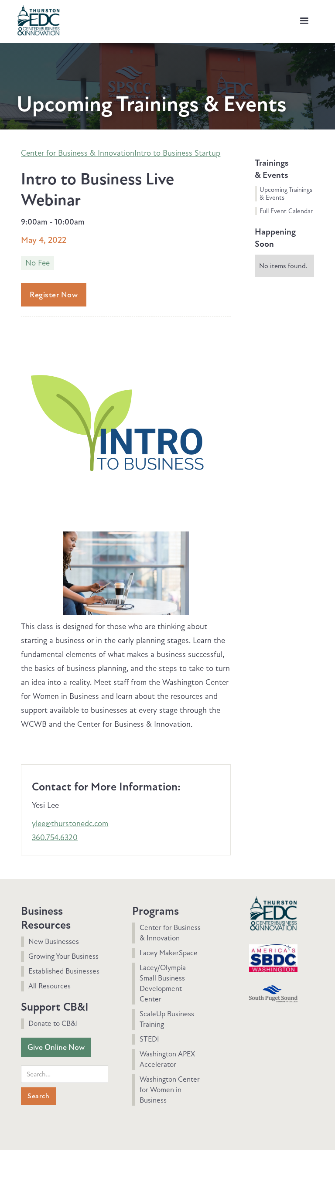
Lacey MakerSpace (169, 952)
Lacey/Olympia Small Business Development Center (163, 983)
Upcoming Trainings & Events (286, 193)
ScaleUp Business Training (167, 1019)
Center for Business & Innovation (77, 153)
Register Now (54, 295)
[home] (38, 19)
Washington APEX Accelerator (167, 1059)
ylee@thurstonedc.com (70, 823)
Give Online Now (56, 1047)
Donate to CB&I (53, 1023)
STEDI (149, 1039)
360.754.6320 (55, 837)
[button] (304, 21)
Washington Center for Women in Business (170, 1090)
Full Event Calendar (286, 211)
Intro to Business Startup (177, 153)
